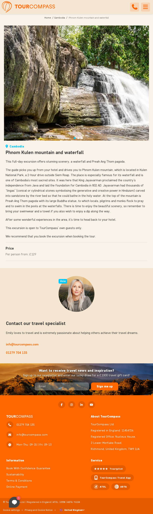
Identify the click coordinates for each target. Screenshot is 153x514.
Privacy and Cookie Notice (39, 509)
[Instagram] (71, 404)
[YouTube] (91, 404)
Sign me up (105, 386)
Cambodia (59, 17)
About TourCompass (105, 416)
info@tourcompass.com (22, 344)
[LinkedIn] (81, 404)
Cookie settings (11, 509)
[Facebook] (61, 404)
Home (47, 17)
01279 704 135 (16, 353)
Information (15, 460)
